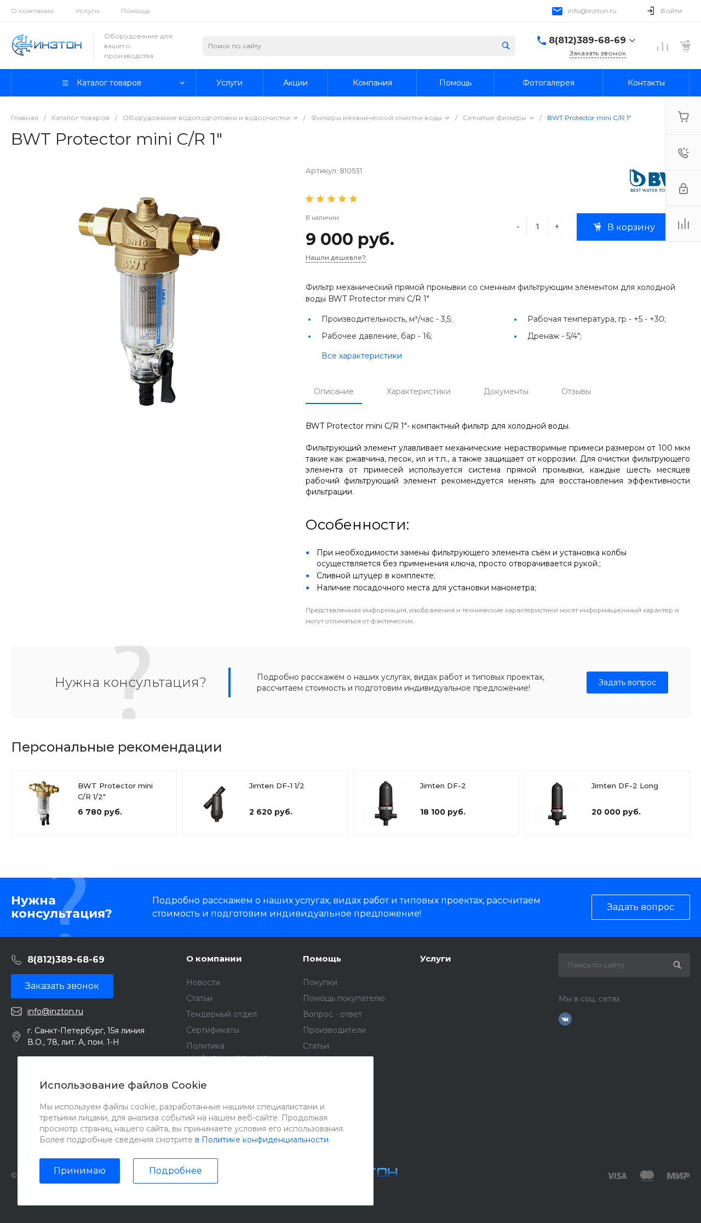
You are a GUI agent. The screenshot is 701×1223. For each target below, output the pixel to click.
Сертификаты (212, 1030)
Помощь (135, 11)
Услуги (87, 11)
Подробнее (175, 1170)
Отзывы (576, 391)
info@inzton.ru (592, 11)
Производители (334, 1030)
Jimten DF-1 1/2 (276, 785)
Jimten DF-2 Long (624, 785)
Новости (203, 982)
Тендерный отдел (221, 1014)
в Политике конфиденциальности (262, 1140)
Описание (334, 391)
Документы (506, 391)
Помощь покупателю (344, 998)
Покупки (320, 982)
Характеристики (419, 391)
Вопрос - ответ (332, 1014)
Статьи (199, 998)
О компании (32, 11)
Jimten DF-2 (443, 785)
